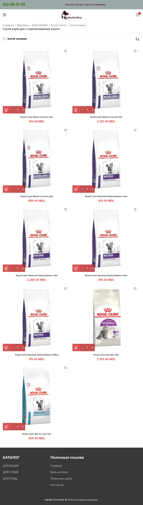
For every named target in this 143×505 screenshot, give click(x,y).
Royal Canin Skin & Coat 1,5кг (36, 434)
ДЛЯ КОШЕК (40, 25)
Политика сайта (61, 478)
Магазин (23, 25)
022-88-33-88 (14, 4)
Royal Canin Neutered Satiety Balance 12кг (37, 275)
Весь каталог (59, 472)
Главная (8, 25)
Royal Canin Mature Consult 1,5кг (36, 117)
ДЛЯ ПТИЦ (10, 478)
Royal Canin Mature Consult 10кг (106, 117)
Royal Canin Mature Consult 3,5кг (36, 196)
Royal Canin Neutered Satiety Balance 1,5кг (106, 196)
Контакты (56, 484)
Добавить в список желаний (65, 51)
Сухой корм (77, 25)
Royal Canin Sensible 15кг (106, 355)
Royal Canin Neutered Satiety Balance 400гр (36, 355)
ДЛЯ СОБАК (10, 472)
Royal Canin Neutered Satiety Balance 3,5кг (106, 275)
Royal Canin (58, 25)
